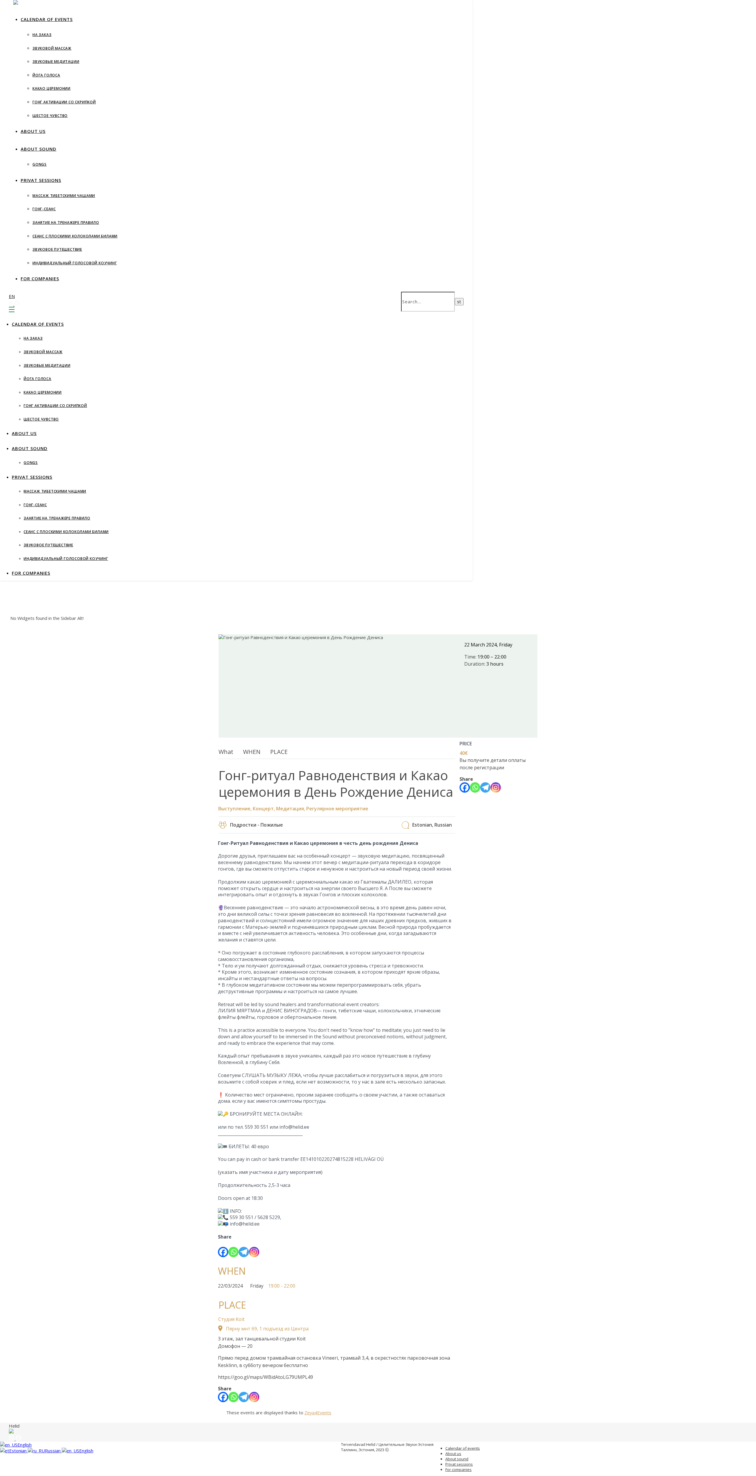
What (226, 751)
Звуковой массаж (51, 48)
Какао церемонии (51, 88)
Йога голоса (46, 75)
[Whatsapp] (233, 1252)
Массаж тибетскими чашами (63, 195)
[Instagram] (254, 1252)
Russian (53, 1451)
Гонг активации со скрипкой (64, 102)
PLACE (279, 751)
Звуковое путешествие (57, 249)
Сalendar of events (47, 19)
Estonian (18, 1451)
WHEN (251, 751)
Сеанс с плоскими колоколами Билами (75, 236)
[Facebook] (223, 1252)
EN (12, 296)
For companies (40, 278)
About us (33, 131)
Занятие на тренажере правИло (65, 222)
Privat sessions (41, 180)
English (24, 1445)
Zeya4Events (317, 1412)
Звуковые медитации (55, 61)
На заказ (41, 34)
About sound (38, 149)
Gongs (39, 164)
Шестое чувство (50, 115)
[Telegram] (244, 1252)
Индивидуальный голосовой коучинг (74, 262)
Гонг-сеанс (44, 208)
